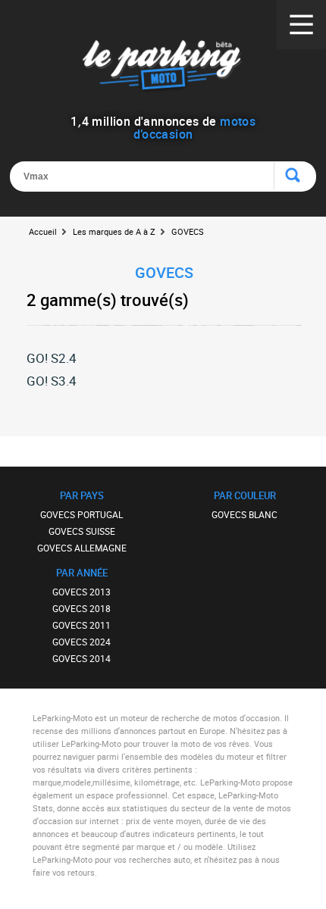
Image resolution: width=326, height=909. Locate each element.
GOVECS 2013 (81, 592)
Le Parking (163, 67)
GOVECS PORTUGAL (81, 514)
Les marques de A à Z (114, 231)
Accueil (43, 231)
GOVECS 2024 (81, 642)
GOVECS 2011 (81, 625)
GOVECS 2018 (81, 608)
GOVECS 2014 (81, 658)
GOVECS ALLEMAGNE (82, 548)
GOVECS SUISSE (82, 531)
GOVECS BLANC (244, 514)
